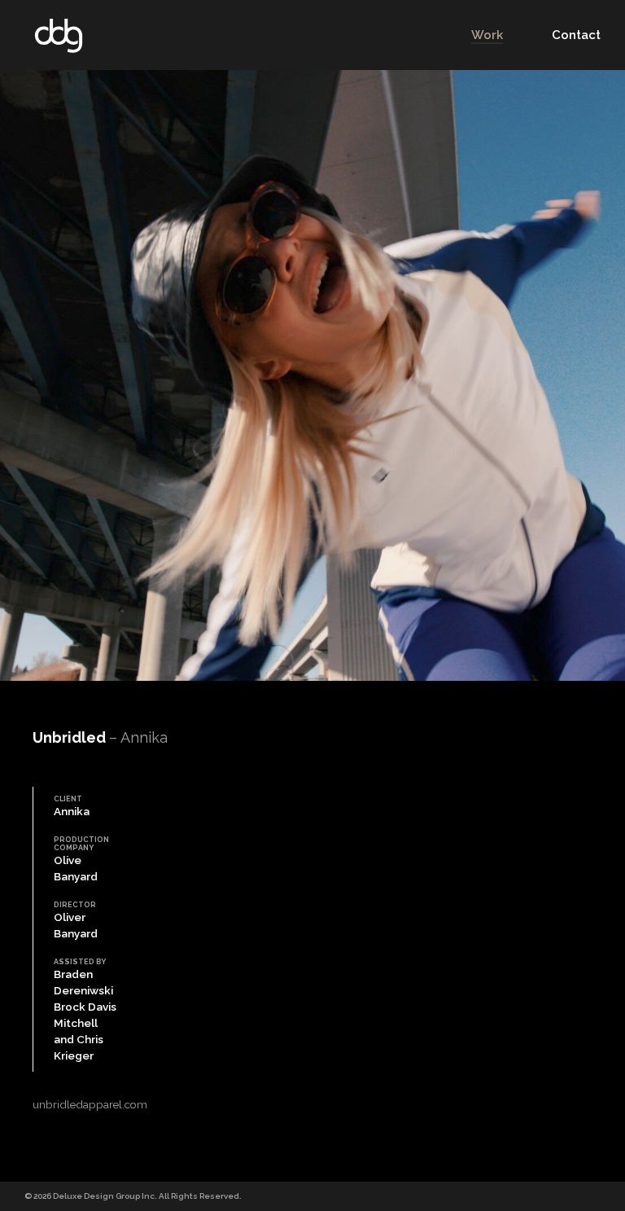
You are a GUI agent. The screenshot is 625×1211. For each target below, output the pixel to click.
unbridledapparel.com (90, 1104)
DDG (59, 35)
